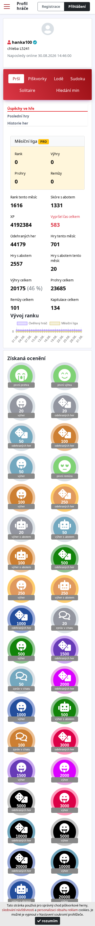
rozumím (49, 920)
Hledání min (67, 90)
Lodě (58, 78)
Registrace (51, 6)
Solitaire (27, 90)
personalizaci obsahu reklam (57, 910)
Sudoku (77, 78)
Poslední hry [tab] (18, 116)
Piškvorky (37, 78)
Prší (16, 78)
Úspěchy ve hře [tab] (20, 108)
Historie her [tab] (17, 123)
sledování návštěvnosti (18, 910)
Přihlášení (77, 6)
